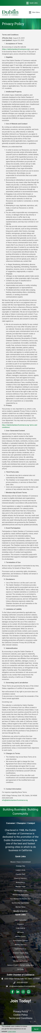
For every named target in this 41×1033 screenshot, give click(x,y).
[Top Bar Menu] (32, 3)
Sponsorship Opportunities (20, 903)
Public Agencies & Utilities (20, 957)
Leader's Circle (20, 870)
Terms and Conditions (20, 1018)
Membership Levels (20, 891)
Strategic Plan (20, 866)
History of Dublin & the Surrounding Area (20, 965)
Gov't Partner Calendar (20, 940)
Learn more (12, 1031)
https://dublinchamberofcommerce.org (15, 49)
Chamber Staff (20, 874)
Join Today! (20, 1001)
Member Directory (20, 945)
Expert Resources (20, 949)
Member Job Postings (20, 961)
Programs (20, 924)
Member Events (20, 936)
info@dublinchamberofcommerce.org (15, 800)
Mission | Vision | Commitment (20, 862)
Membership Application (20, 895)
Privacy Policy (20, 1011)
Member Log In (20, 886)
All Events (20, 932)
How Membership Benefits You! (20, 899)
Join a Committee (20, 920)
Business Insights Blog (20, 953)
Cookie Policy (20, 1014)
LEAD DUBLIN (20, 928)
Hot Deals (20, 969)
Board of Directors (20, 878)
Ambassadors (20, 882)
